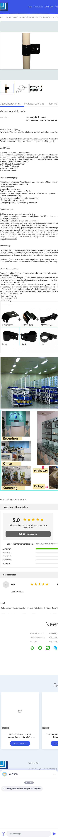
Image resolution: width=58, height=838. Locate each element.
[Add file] (3, 834)
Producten (38, 6)
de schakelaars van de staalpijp (13, 608)
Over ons (49, 6)
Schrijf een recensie (28, 534)
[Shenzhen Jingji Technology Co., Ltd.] (34, 648)
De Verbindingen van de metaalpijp (42, 768)
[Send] (54, 834)
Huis (30, 6)
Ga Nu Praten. (20, 743)
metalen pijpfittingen (34, 608)
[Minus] (54, 774)
